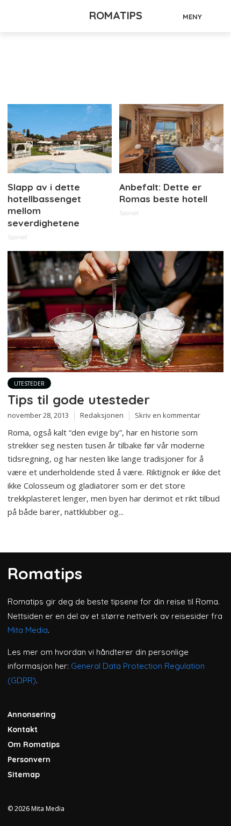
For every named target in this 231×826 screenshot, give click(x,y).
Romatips (115, 15)
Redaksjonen (102, 415)
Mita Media (28, 630)
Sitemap (24, 774)
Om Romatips (34, 744)
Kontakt (23, 729)
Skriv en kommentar (167, 415)
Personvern (29, 759)
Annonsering (32, 714)
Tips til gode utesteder (79, 400)
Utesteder (29, 383)
